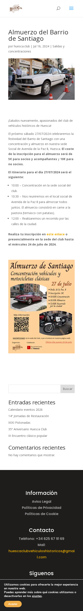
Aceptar (12, 604)
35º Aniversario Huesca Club (27, 429)
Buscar (67, 389)
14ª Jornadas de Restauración (28, 416)
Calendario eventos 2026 (25, 410)
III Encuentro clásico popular (27, 436)
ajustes (37, 596)
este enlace (56, 234)
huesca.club (22, 46)
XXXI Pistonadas (19, 423)
